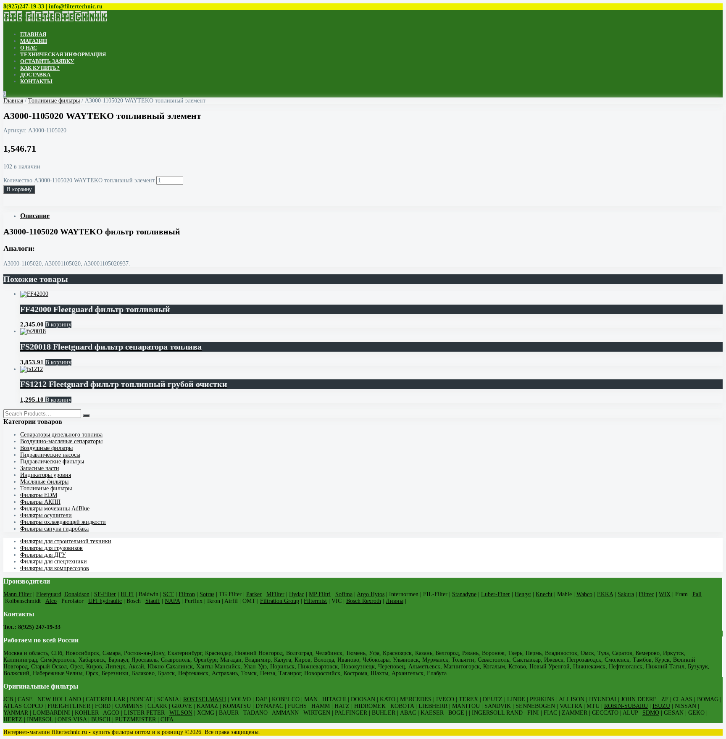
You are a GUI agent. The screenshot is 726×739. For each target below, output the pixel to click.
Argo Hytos (370, 594)
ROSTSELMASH (204, 699)
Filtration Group (279, 601)
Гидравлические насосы (50, 455)
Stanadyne (464, 594)
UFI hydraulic (105, 601)
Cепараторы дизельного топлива (61, 434)
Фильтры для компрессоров (54, 568)
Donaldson (76, 594)
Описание (35, 215)
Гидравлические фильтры (52, 461)
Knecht (544, 594)
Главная (33, 34)
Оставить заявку (47, 61)
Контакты (36, 81)
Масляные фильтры (44, 482)
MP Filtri (320, 594)
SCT (168, 594)
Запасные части (39, 468)
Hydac (296, 594)
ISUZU (661, 706)
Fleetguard (48, 594)
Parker (254, 594)
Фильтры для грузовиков (51, 548)
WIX (665, 594)
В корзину (19, 189)
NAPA (172, 601)
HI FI (127, 594)
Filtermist (315, 601)
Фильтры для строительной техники (65, 541)
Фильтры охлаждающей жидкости (63, 522)
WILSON (180, 713)
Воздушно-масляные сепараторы (61, 441)
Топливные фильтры (54, 100)
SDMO (650, 713)
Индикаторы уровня (45, 475)
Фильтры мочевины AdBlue (54, 508)
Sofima (343, 594)
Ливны (394, 601)
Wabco (584, 594)
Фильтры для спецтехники (53, 561)
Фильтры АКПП (40, 502)
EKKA (605, 594)
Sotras (207, 594)
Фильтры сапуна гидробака (54, 529)
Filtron (187, 594)
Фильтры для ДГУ (43, 555)
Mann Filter (17, 594)
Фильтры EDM (38, 495)
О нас (28, 48)
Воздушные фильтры (46, 448)
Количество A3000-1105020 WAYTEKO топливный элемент (79, 180)
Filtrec (646, 594)
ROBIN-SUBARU (626, 706)
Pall (697, 594)
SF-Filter (105, 594)
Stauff (152, 601)
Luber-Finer (495, 594)
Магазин (33, 41)
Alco (51, 601)
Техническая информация (63, 54)
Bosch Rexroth (363, 601)
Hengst (523, 594)
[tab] (371, 216)
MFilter (275, 594)
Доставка (35, 74)
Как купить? (40, 68)
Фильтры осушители (46, 515)
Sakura (626, 594)
